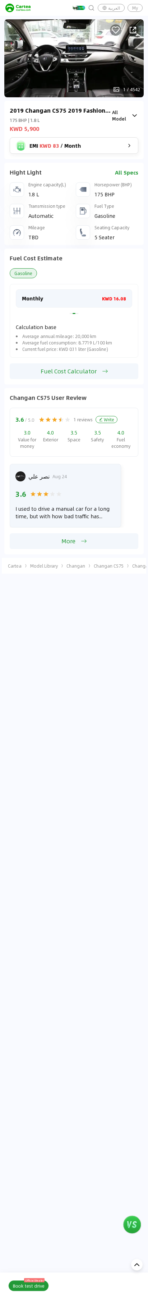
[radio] (41, 419)
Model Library (44, 566)
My (135, 8)
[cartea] (18, 8)
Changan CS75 (109, 566)
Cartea (15, 566)
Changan (75, 566)
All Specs (126, 172)
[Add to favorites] (115, 30)
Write (109, 419)
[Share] (133, 30)
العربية (114, 8)
